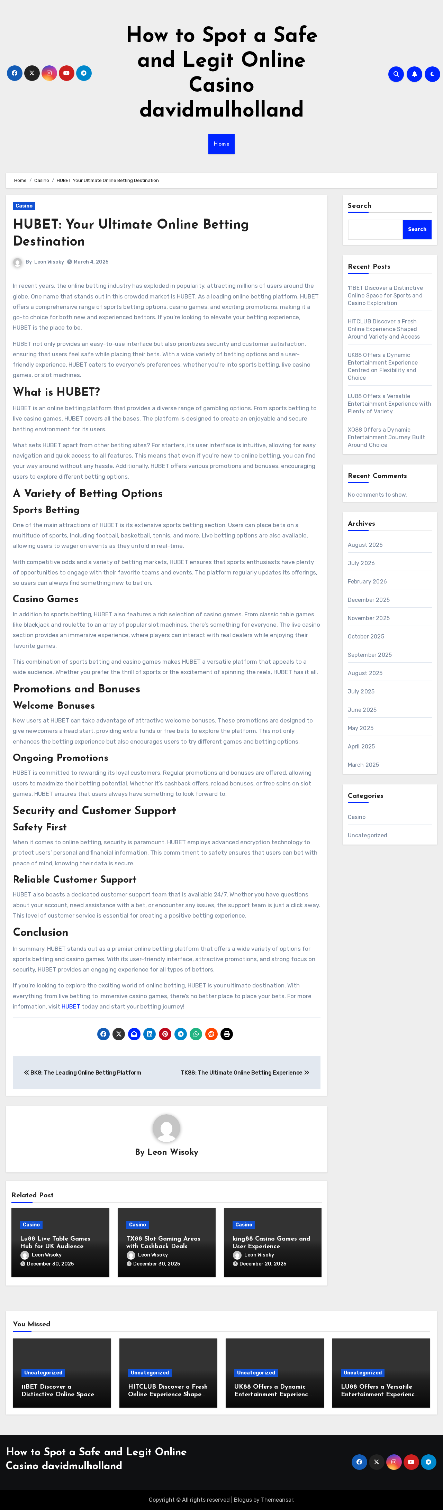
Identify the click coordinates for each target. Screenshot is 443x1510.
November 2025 (369, 618)
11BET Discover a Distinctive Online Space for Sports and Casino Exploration (385, 295)
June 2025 (362, 710)
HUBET (71, 1006)
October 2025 (366, 636)
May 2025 (361, 728)
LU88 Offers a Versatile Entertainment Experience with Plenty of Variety (390, 404)
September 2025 (370, 655)
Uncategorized (368, 835)
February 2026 (367, 581)
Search (360, 206)
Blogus (243, 1500)
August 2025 (365, 673)
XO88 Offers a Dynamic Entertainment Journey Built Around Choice (386, 437)
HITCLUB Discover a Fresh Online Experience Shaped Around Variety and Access (384, 329)
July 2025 (361, 691)
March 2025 (363, 765)
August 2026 (365, 545)
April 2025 (361, 746)
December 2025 (369, 600)
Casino (24, 206)
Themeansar (277, 1500)
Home (221, 144)
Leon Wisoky (49, 262)
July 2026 (361, 563)
